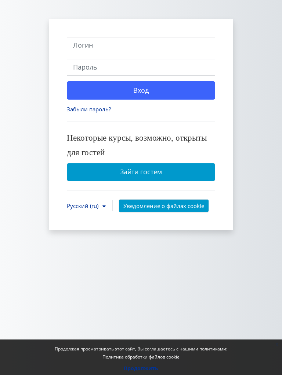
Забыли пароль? (89, 109)
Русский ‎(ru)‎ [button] (83, 205)
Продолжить (141, 368)
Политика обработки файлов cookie (141, 357)
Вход (141, 90)
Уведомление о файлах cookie (163, 205)
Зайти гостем (141, 171)
